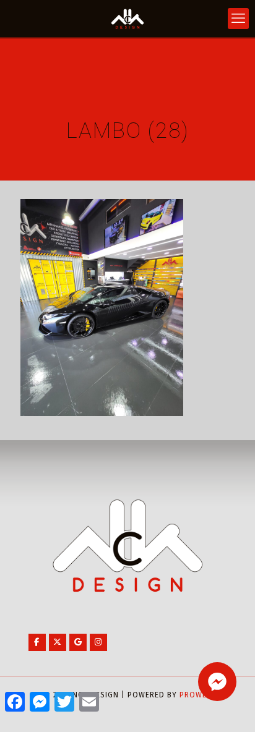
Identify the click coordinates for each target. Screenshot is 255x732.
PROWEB (195, 695)
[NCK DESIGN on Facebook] (37, 642)
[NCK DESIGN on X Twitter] (57, 642)
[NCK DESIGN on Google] (78, 642)
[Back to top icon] (230, 707)
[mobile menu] (238, 18)
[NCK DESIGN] (127, 18)
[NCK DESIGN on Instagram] (98, 642)
